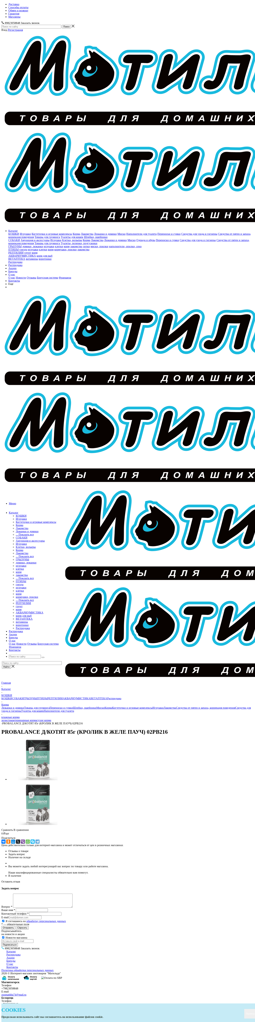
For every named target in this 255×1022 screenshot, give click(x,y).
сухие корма (44, 720)
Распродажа (15, 262)
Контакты (14, 280)
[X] (18, 842)
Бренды (12, 271)
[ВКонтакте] (3, 842)
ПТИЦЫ (13, 249)
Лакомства (87, 233)
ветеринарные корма (24, 720)
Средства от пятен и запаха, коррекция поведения (205, 707)
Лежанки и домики (105, 233)
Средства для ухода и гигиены (199, 233)
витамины (32, 258)
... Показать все (25, 534)
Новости (21, 277)
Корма (76, 233)
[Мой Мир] (13, 842)
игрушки (49, 246)
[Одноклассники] (8, 842)
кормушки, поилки (65, 249)
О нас (11, 274)
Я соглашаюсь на (36, 921)
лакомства (76, 246)
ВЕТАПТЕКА (16, 258)
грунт (27, 252)
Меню (12, 503)
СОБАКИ (14, 240)
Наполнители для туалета (141, 233)
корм (67, 246)
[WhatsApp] (28, 842)
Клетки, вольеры (72, 240)
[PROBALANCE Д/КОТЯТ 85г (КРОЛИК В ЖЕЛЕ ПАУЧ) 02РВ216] (37, 779)
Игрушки (25, 233)
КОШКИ (13, 233)
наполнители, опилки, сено (125, 246)
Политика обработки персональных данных (27, 970)
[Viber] (23, 842)
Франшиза (65, 277)
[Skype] (33, 842)
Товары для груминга (47, 237)
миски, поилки (99, 246)
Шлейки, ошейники (96, 237)
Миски (121, 233)
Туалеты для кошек (72, 237)
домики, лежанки (32, 246)
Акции (12, 268)
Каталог (13, 230)
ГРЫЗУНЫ (15, 246)
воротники (45, 258)
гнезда (23, 249)
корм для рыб (44, 255)
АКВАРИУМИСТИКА (22, 255)
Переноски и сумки (169, 233)
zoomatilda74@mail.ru (13, 994)
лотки (86, 246)
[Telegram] (37, 842)
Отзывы (31, 277)
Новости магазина (16, 937)
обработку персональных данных (46, 921)
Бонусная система (47, 277)
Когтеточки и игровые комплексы (52, 233)
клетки (59, 246)
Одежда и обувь (145, 240)
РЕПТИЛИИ (16, 252)
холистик (6, 720)
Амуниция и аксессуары (35, 240)
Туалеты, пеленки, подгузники (79, 243)
